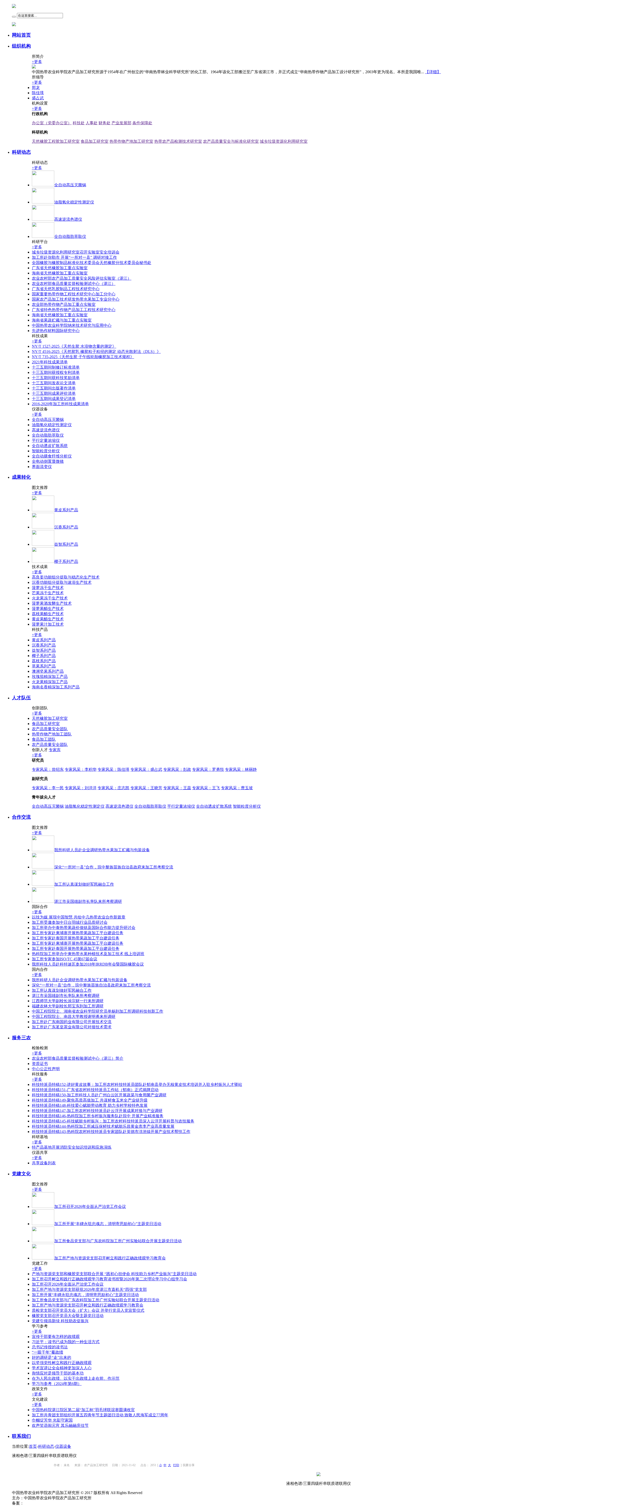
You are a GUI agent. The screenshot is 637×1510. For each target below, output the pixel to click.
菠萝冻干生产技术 (48, 588)
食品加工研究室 (94, 141)
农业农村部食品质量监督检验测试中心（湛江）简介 (77, 1058)
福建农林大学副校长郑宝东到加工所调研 (68, 1006)
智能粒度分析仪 (46, 451)
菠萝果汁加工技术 (48, 624)
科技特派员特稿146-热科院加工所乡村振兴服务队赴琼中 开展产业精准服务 (97, 1116)
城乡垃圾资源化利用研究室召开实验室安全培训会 (75, 252)
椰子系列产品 (44, 656)
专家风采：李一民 (48, 788)
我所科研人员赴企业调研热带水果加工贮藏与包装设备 (79, 980)
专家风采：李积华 (81, 769)
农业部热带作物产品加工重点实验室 (64, 304)
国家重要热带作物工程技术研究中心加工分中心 (73, 294)
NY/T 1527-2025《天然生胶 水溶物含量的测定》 (74, 346)
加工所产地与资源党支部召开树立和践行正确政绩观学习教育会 (87, 1305)
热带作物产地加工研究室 (131, 141)
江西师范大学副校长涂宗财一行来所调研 (68, 1001)
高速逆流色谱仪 (46, 430)
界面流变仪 (42, 466)
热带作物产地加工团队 (52, 734)
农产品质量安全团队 (50, 729)
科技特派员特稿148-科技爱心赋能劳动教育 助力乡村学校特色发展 (90, 1105)
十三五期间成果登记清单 (54, 398)
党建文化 (21, 1173)
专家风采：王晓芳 (146, 788)
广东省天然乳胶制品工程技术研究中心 (66, 289)
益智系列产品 (44, 650)
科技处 (79, 123)
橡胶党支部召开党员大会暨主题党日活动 (68, 1315)
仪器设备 (63, 1446)
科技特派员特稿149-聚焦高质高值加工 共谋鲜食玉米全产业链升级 (90, 1100)
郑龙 (36, 87)
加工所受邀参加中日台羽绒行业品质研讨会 (69, 922)
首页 (33, 1446)
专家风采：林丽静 (241, 769)
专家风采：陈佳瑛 (113, 769)
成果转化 (21, 477)
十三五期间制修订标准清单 (56, 367)
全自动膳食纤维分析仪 (52, 456)
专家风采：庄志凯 (113, 788)
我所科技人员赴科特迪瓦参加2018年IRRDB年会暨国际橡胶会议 (88, 964)
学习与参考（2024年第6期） (57, 1383)
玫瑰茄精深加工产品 (50, 676)
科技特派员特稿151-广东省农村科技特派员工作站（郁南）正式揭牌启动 (95, 1090)
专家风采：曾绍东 (48, 769)
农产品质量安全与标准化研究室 (231, 141)
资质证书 (40, 1063)
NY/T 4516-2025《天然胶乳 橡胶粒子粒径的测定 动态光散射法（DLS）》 (96, 351)
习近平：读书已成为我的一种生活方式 (66, 1342)
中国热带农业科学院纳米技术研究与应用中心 (71, 325)
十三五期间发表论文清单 (54, 383)
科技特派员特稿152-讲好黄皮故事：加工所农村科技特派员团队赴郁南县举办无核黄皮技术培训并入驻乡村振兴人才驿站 (137, 1084)
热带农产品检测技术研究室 (178, 141)
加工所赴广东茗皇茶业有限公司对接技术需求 (71, 1027)
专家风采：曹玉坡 (237, 788)
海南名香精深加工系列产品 (56, 687)
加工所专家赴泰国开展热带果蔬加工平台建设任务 (75, 938)
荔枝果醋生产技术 (48, 614)
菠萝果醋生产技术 (48, 608)
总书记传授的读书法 (50, 1347)
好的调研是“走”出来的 (51, 1357)
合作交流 (21, 817)
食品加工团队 (44, 739)
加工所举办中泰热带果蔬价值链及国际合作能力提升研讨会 (83, 927)
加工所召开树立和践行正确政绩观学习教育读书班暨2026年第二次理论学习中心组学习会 (109, 1279)
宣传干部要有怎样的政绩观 (56, 1336)
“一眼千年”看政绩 (47, 1352)
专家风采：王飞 (206, 788)
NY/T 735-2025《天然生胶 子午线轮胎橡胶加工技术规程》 (83, 357)
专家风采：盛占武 (146, 769)
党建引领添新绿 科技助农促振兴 (60, 1321)
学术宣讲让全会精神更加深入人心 (62, 1368)
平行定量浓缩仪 (46, 440)
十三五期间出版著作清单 (54, 388)
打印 (176, 1465)
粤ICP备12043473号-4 (42, 1503)
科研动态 (21, 152)
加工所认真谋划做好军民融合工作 (62, 990)
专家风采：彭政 (177, 769)
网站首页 (21, 35)
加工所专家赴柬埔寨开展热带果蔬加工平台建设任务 (77, 933)
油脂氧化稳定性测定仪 (52, 425)
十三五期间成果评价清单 (54, 393)
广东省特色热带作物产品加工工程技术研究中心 (73, 310)
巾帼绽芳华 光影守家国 (52, 1420)
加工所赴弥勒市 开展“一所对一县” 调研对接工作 (74, 257)
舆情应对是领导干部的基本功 (58, 1373)
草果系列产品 (44, 666)
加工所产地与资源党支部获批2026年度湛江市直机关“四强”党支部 (89, 1289)
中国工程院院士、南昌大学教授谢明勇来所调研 (73, 1016)
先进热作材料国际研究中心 (56, 330)
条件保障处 (142, 123)
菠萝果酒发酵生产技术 (52, 603)
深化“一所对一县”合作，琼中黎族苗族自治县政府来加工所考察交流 (91, 985)
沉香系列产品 (44, 645)
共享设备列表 (44, 1163)
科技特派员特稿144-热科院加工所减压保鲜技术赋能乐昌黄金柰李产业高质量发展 (103, 1126)
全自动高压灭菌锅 (48, 419)
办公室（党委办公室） (52, 123)
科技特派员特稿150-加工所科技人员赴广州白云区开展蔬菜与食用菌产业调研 (99, 1095)
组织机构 (21, 46)
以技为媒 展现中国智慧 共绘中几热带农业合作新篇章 (78, 917)
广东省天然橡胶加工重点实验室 (60, 268)
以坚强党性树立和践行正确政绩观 (62, 1363)
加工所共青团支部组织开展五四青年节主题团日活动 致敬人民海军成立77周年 (100, 1415)
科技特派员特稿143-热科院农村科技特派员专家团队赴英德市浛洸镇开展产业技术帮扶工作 (111, 1131)
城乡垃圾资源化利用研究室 (284, 141)
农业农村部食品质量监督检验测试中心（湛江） (73, 283)
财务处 (104, 123)
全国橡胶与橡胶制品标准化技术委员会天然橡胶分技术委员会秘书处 (91, 263)
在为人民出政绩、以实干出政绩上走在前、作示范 (75, 1378)
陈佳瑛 (38, 93)
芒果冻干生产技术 (48, 593)
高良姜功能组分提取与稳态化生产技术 (66, 577)
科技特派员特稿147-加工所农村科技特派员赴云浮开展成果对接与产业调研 (97, 1111)
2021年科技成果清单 (50, 362)
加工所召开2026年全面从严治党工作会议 (68, 1284)
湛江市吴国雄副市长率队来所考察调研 (66, 995)
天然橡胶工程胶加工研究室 (56, 141)
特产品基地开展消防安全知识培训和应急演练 (71, 1147)
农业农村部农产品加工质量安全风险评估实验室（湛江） (81, 278)
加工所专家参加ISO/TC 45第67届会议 (64, 959)
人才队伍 (21, 697)
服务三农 (21, 1037)
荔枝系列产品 (44, 661)
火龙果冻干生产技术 (50, 598)
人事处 (92, 123)
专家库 (55, 750)
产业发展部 (121, 123)
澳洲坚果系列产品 (48, 671)
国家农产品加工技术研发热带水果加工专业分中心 (75, 299)
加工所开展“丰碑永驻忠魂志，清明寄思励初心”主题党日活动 (85, 1295)
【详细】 (433, 72)
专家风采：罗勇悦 (208, 769)
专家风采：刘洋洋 (81, 788)
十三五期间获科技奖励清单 (56, 378)
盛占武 (38, 98)
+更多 (37, 62)
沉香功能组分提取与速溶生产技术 (62, 582)
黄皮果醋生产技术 (48, 619)
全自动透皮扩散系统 (50, 446)
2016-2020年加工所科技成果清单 (60, 404)
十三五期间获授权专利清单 (56, 372)
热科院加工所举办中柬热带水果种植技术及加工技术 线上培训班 (88, 954)
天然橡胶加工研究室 (50, 718)
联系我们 (21, 1436)
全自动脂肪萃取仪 (48, 435)
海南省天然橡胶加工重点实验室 (60, 273)
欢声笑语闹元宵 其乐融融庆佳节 (60, 1425)
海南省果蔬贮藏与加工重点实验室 (62, 320)
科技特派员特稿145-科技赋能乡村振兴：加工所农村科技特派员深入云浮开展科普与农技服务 (113, 1121)
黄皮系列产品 (44, 640)
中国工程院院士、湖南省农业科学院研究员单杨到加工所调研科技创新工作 (97, 1011)
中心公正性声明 (46, 1069)
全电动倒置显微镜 (48, 461)
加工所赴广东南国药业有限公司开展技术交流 (71, 1022)
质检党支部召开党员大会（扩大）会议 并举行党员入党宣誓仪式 (88, 1310)
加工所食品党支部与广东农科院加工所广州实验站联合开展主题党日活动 (95, 1300)
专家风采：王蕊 (177, 788)
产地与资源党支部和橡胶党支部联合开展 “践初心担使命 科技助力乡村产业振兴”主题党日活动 (114, 1274)
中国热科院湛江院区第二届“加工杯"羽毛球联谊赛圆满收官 (83, 1410)
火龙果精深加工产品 (50, 682)
